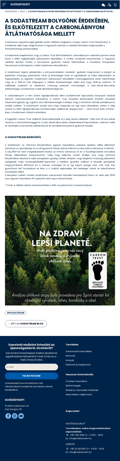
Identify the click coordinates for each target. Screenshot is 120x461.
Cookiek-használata (76, 381)
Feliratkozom (32, 375)
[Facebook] (8, 416)
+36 (72, 448)
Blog (22, 11)
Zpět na (27, 323)
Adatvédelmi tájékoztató (79, 394)
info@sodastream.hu (80, 438)
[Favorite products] (103, 5)
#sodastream (15, 312)
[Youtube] (21, 416)
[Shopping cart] (115, 5)
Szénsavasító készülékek (79, 351)
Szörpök (70, 360)
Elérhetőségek (73, 385)
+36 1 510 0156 (77, 435)
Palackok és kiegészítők (78, 364)
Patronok (70, 355)
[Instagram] (14, 416)
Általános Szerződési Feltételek (82, 390)
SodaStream (11, 11)
